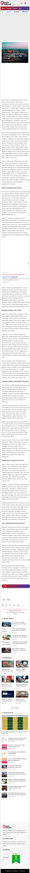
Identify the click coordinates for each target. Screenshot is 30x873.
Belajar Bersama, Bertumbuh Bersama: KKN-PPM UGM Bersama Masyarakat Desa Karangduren (22, 700)
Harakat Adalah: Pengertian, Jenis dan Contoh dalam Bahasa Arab (14, 732)
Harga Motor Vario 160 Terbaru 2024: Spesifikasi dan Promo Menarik (17, 739)
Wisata (9, 51)
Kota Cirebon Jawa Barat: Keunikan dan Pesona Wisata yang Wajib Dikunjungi (19, 623)
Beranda (5, 51)
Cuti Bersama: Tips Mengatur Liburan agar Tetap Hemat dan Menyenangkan (19, 636)
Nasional (9, 8)
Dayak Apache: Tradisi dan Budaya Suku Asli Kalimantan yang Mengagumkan (19, 649)
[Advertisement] (15, 27)
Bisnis (20, 8)
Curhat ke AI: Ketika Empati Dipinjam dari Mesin (7, 700)
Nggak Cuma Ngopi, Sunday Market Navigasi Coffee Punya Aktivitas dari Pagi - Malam (17, 780)
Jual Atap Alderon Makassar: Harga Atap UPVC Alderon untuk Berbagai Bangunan (7, 670)
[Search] (21, 3)
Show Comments (15, 707)
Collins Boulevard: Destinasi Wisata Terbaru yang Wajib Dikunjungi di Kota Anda (19, 629)
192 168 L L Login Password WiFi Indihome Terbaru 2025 (16, 745)
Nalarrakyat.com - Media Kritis (19, 870)
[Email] (18, 605)
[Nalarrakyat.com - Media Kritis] (6, 3)
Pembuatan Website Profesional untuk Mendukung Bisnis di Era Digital (22, 670)
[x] (10, 605)
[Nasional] (3, 12)
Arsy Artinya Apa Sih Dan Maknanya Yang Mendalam (17, 752)
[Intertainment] (17, 11)
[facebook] (6, 605)
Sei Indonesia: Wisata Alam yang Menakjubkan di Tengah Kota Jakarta (17, 773)
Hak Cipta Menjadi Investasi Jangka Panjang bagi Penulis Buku (17, 787)
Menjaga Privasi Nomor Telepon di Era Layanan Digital (22, 685)
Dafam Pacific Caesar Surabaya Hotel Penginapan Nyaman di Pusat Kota (20, 642)
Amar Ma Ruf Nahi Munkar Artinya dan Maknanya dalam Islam (17, 759)
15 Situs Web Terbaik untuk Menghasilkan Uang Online (15, 766)
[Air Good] (9, 11)
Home (3, 8)
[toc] (28, 263)
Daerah (15, 8)
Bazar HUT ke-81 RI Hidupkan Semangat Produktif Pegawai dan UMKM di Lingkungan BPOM (7, 685)
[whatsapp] (14, 605)
